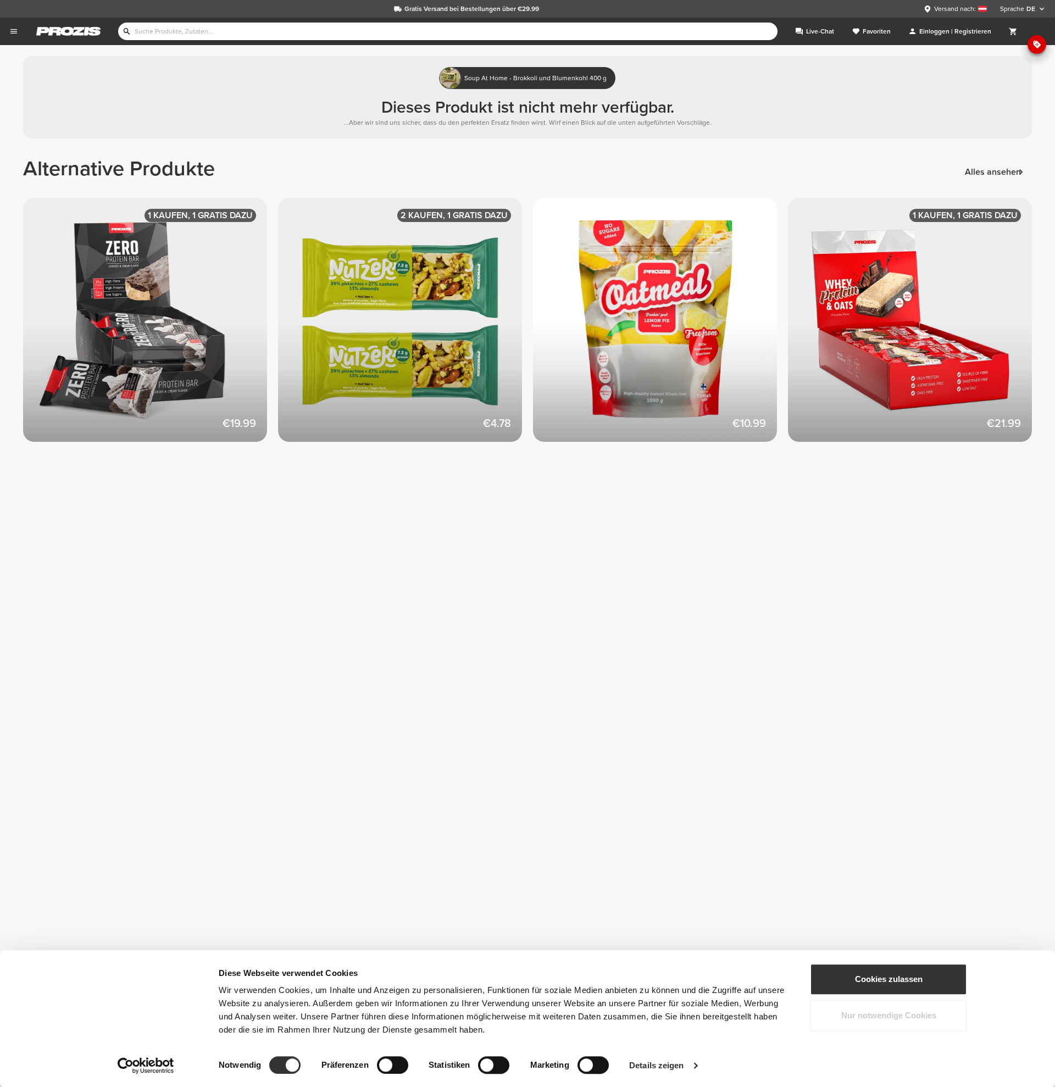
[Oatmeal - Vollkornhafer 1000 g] (660, 325)
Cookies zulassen (889, 979)
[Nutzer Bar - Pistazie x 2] (405, 325)
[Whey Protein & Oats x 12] (915, 325)
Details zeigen (656, 1065)
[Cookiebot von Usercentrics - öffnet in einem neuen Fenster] (146, 1065)
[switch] (392, 1065)
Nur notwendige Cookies (888, 1015)
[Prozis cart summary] (1013, 31)
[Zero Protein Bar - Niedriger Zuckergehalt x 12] (150, 325)
